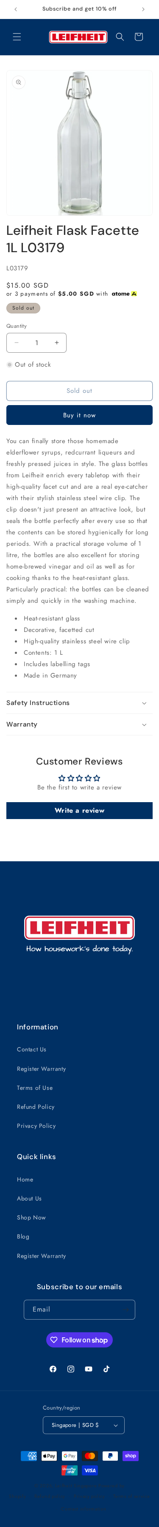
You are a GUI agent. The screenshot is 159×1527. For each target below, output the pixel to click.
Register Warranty (41, 1068)
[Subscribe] (125, 1310)
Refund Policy (36, 1106)
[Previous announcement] (15, 9)
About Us (29, 1198)
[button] (17, 36)
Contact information (83, 1508)
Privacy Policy (36, 1125)
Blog (23, 1236)
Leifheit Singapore (76, 1485)
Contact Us (32, 1049)
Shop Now (31, 1217)
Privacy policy (89, 1496)
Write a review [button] (79, 810)
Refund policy (49, 1496)
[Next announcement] (143, 9)
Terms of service (131, 1496)
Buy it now (79, 415)
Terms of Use (35, 1087)
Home (25, 1179)
